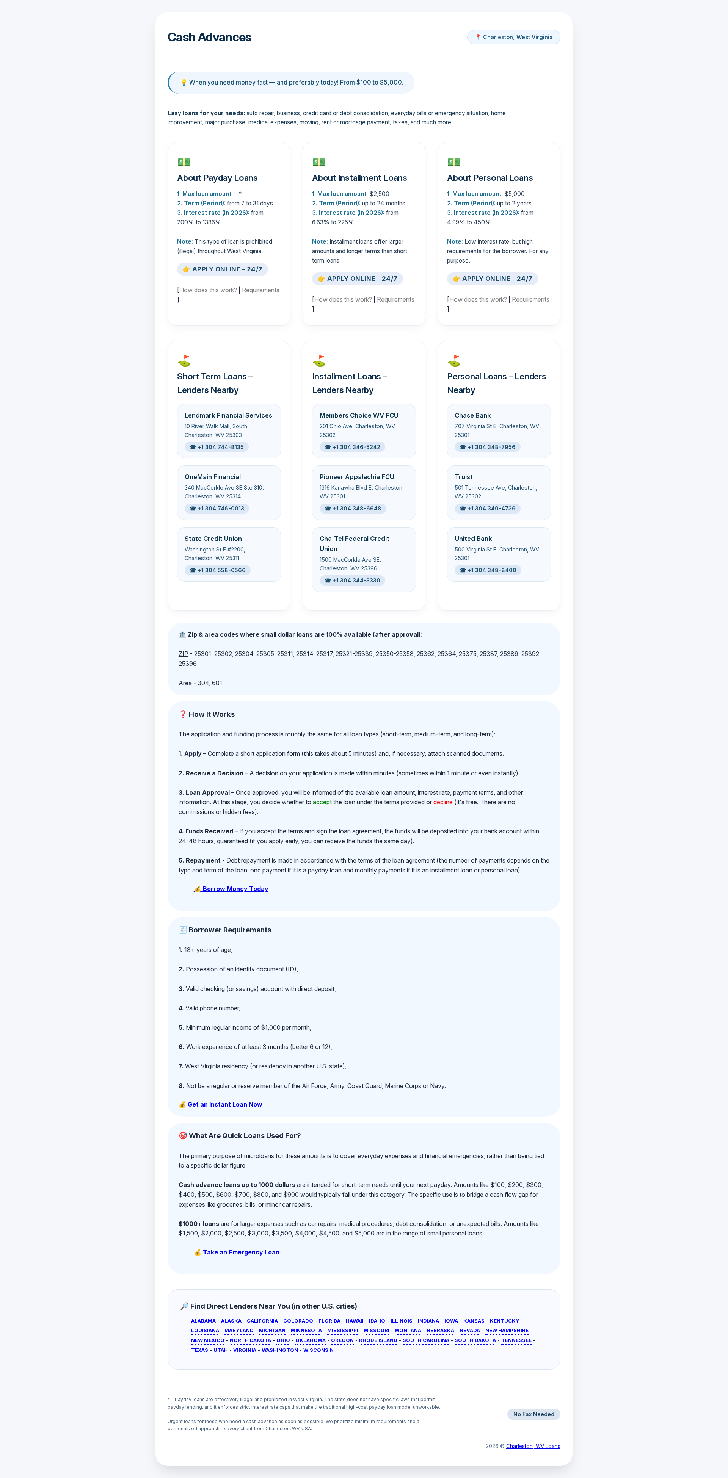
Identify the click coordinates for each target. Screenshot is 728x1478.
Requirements (260, 290)
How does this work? (208, 290)
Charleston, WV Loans (533, 1446)
